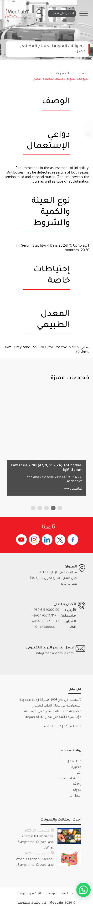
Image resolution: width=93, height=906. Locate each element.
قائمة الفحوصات (69, 779)
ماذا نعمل (74, 761)
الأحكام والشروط (29, 894)
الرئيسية (83, 73)
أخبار (78, 773)
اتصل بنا (75, 796)
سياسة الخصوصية (59, 894)
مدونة (77, 790)
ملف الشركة (72, 726)
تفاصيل (73, 489)
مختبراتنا (75, 767)
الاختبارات (62, 73)
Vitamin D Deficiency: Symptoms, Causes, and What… (36, 842)
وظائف (76, 784)
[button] (59, 508)
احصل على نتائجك (62, 13)
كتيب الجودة (53, 726)
